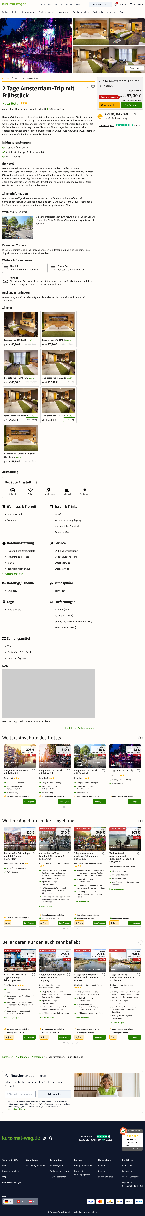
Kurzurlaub (27, 12)
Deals (122, 12)
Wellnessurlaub (9, 12)
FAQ (4, 1177)
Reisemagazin (56, 1165)
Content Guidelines (130, 1177)
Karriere (101, 1165)
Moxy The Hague (11, 985)
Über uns (102, 1171)
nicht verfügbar (31, 344)
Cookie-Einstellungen (11, 1182)
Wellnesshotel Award (59, 1171)
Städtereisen (44, 12)
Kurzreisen (8, 1057)
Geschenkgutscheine (35, 1165)
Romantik (61, 12)
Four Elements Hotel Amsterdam (122, 866)
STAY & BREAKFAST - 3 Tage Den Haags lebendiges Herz (15, 977)
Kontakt (5, 1165)
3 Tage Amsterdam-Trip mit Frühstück (16, 772)
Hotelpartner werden (83, 1165)
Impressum (127, 1171)
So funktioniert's (105, 1177)
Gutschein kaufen (100, 4)
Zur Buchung (69, 382)
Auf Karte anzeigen (56, 109)
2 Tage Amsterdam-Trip (121, 770)
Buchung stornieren (11, 1171)
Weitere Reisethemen (103, 12)
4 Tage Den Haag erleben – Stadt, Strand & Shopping (52, 977)
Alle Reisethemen (58, 1177)
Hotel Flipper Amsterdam (14, 864)
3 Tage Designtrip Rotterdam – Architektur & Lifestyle (122, 977)
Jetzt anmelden (54, 1094)
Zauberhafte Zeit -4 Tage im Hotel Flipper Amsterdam (17, 856)
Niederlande (22, 1057)
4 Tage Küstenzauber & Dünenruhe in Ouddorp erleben (86, 977)
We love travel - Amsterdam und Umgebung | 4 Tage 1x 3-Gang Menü (122, 857)
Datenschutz (127, 1165)
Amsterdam (38, 1057)
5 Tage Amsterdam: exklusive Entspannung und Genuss (86, 856)
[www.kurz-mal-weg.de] (14, 4)
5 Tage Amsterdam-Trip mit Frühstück (86, 772)
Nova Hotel (10, 104)
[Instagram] (44, 1138)
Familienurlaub (79, 12)
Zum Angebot (29, 802)
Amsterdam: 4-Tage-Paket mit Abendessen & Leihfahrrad (52, 856)
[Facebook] (51, 1138)
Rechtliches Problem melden (80, 728)
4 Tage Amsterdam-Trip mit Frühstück (51, 772)
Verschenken (110, 105)
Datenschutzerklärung (16, 1109)
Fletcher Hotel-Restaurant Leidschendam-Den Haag (49, 986)
